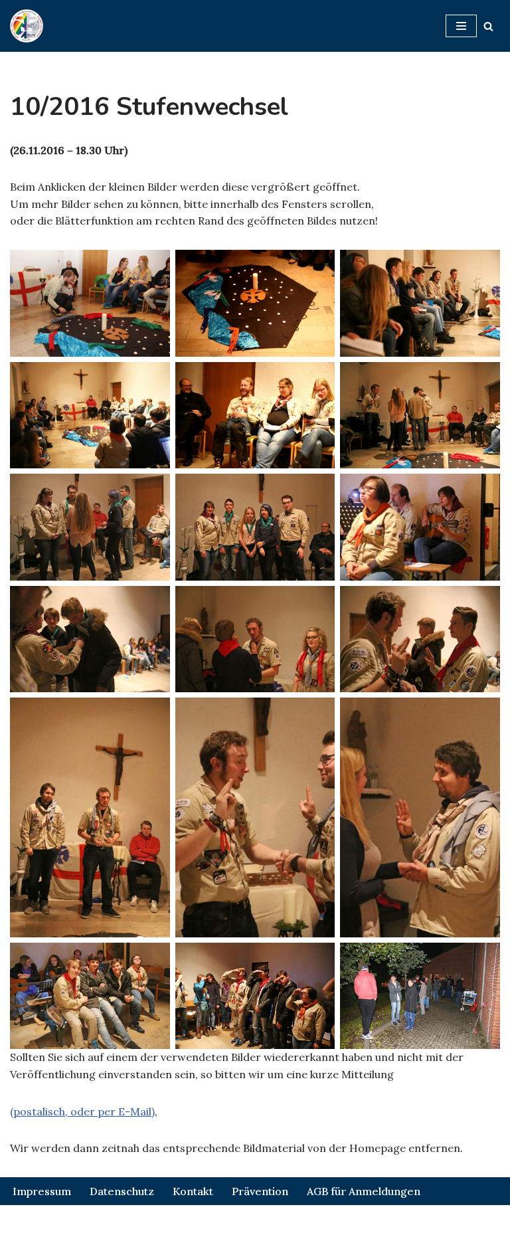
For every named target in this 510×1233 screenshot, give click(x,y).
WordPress (313, 1218)
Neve (181, 1218)
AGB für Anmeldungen (363, 1191)
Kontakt (193, 1191)
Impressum (42, 1191)
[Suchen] (488, 26)
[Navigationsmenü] (461, 26)
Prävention (260, 1191)
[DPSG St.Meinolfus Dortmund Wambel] (26, 26)
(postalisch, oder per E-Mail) (82, 1111)
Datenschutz (122, 1191)
